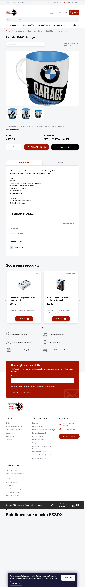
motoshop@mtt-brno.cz (68, 424)
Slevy (34, 443)
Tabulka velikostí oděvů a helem (42, 455)
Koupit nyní (63, 147)
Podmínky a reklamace (17, 233)
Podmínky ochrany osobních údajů (43, 430)
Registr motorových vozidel (15, 473)
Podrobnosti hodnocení (37, 44)
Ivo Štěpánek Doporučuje (14, 430)
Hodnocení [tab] (59, 162)
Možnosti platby (37, 436)
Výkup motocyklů (11, 482)
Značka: (68, 45)
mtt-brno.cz (20, 505)
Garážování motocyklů (13, 470)
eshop (8, 2)
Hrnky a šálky (19, 248)
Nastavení (16, 583)
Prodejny (9, 439)
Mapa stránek (10, 433)
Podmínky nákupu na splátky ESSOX (41, 447)
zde (55, 578)
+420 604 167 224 (69, 430)
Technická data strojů (13, 492)
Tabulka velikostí (15, 228)
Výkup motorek (23, 2)
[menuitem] (12, 25)
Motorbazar (10, 485)
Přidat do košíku (38, 147)
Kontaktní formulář (69, 436)
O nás (8, 423)
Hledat (75, 19)
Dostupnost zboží (38, 439)
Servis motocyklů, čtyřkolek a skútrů (15, 478)
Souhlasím (68, 578)
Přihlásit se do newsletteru (22, 392)
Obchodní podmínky (38, 426)
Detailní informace (12, 130)
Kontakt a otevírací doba (14, 426)
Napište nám (10, 436)
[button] (42, 328)
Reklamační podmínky (39, 433)
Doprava (35, 423)
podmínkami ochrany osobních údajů (43, 386)
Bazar (14, 2)
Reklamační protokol (39, 451)
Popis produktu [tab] (24, 162)
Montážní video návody (13, 489)
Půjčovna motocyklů (12, 495)
